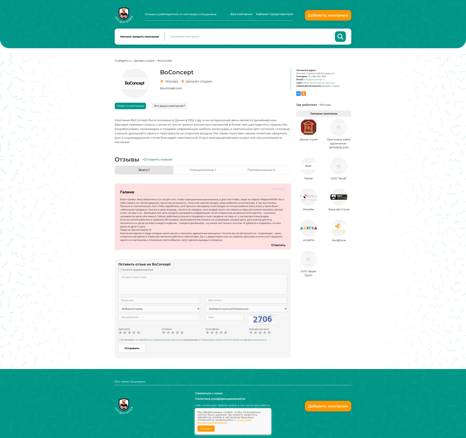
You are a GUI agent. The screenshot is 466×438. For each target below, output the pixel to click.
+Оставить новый (157, 159)
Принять (206, 428)
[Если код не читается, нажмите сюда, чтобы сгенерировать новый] (262, 319)
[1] (120, 333)
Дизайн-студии (144, 60)
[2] (125, 333)
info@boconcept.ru (314, 79)
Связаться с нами (208, 393)
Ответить (278, 245)
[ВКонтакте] (298, 93)
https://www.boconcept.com (319, 82)
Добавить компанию (328, 15)
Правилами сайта (212, 339)
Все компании (241, 14)
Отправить (132, 348)
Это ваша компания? (169, 106)
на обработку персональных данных (158, 339)
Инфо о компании (130, 106)
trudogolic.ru (123, 60)
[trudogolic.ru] (124, 15)
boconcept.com (171, 88)
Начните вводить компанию (139, 36)
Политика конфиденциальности (220, 398)
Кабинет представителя (274, 14)
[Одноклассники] (303, 93)
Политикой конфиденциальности (246, 339)
